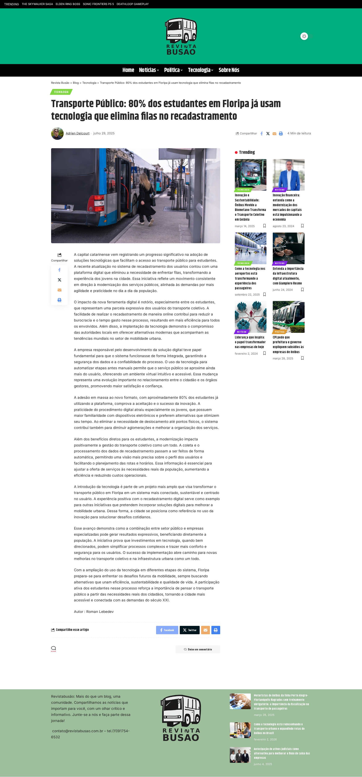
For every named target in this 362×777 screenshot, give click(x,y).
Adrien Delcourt (77, 133)
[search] (56, 36)
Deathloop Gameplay (133, 4)
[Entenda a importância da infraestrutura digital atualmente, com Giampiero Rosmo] (289, 248)
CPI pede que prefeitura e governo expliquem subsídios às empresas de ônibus (288, 345)
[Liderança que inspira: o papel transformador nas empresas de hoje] (251, 317)
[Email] (274, 133)
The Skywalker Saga (37, 4)
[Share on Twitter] (268, 133)
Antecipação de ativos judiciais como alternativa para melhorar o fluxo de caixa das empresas (282, 753)
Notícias (280, 189)
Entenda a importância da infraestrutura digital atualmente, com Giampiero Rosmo (288, 276)
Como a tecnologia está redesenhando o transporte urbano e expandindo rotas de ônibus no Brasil (279, 729)
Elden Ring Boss (68, 4)
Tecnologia (61, 92)
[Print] (281, 133)
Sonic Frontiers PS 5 (98, 4)
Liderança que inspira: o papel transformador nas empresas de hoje (250, 342)
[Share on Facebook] (261, 133)
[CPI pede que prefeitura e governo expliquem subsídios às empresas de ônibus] (289, 317)
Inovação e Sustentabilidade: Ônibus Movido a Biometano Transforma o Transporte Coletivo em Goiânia (250, 207)
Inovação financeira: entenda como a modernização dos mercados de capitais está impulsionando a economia (287, 207)
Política (279, 331)
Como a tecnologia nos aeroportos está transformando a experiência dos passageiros (250, 278)
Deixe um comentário (200, 649)
